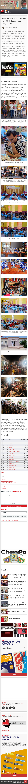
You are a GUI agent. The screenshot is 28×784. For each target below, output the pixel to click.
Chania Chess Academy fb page (8, 482)
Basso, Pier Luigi (11, 449)
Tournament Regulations (7, 481)
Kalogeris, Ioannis (12, 469)
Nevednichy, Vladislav (12, 459)
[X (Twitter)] (3, 707)
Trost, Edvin (11, 447)
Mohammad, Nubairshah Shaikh (14, 451)
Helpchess (21, 782)
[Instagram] (13, 707)
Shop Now (14, 674)
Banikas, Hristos (11, 453)
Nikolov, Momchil (12, 455)
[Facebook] (10, 707)
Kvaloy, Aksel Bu (11, 467)
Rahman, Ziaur (11, 445)
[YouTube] (7, 707)
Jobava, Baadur (11, 457)
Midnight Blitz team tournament (14, 415)
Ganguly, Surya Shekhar (13, 443)
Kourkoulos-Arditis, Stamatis (14, 461)
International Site (6, 730)
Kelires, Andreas (11, 463)
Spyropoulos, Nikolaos (12, 465)
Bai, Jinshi (10, 441)
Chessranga (16, 782)
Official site (3, 479)
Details (2, 472)
